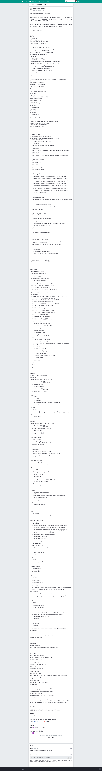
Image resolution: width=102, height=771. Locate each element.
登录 (79, 1)
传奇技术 (47, 1)
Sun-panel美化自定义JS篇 (41, 4)
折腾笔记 (29, 1)
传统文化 (43, 1)
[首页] (30, 4)
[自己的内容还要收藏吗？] (52, 737)
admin (34, 10)
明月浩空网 (37, 645)
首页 (26, 1)
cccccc (32, 748)
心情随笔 (34, 1)
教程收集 (38, 1)
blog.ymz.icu (47, 13)
